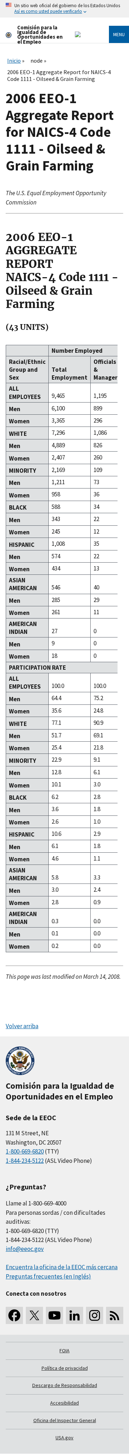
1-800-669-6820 (25, 1151)
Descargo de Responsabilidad (64, 1385)
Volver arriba (22, 1026)
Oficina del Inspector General (64, 1420)
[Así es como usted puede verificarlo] (64, 9)
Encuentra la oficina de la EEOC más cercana (62, 1267)
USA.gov (64, 1437)
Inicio (14, 60)
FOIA (64, 1350)
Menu (119, 34)
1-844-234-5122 (25, 1161)
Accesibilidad (64, 1403)
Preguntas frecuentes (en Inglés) (48, 1276)
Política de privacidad (65, 1368)
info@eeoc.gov (25, 1249)
